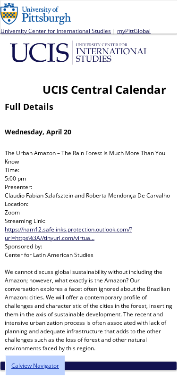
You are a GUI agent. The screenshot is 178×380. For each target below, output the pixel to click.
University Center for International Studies (55, 31)
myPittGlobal (134, 31)
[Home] (80, 52)
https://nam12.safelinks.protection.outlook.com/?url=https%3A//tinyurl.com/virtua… (68, 233)
